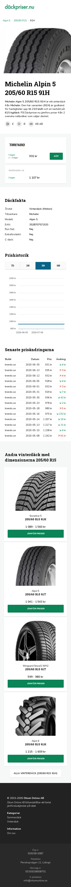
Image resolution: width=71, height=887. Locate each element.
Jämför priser (35, 533)
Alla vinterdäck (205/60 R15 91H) (35, 773)
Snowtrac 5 (35, 517)
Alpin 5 (6, 20)
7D (12, 265)
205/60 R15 (20, 20)
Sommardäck (14, 817)
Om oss (11, 833)
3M (43, 265)
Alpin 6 (35, 742)
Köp (56, 156)
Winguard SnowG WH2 (35, 667)
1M (27, 265)
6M (58, 265)
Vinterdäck (12, 821)
